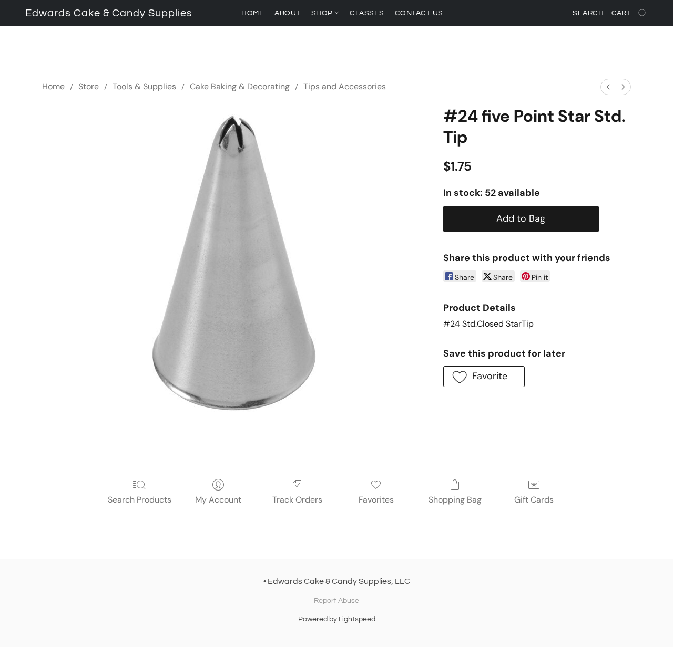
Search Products (139, 499)
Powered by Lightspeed (336, 619)
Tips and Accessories (344, 86)
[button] (108, 13)
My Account (218, 499)
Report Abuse (336, 600)
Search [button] (588, 13)
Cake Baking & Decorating (240, 86)
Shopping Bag (455, 499)
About (287, 13)
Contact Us (419, 13)
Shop (323, 13)
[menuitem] (608, 87)
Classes (367, 13)
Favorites (376, 499)
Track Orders (297, 499)
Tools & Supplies (144, 86)
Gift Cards (534, 499)
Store (88, 86)
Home (252, 13)
